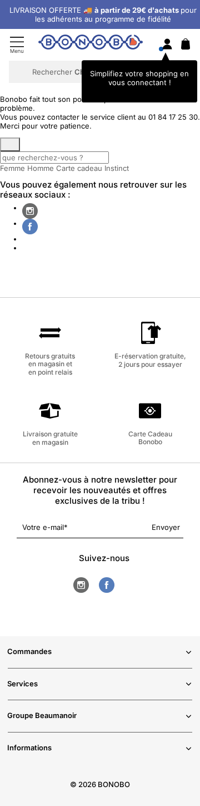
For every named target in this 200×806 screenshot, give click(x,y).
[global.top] (189, 667)
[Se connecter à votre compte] (167, 44)
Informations (29, 747)
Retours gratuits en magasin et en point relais (50, 364)
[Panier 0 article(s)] (185, 46)
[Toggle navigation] (17, 44)
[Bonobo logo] (90, 44)
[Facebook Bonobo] (30, 226)
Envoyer (166, 527)
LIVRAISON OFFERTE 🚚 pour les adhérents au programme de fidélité (103, 14)
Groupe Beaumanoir (42, 715)
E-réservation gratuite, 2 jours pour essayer (150, 360)
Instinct (116, 168)
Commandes (29, 651)
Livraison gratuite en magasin (50, 438)
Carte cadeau (79, 168)
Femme (12, 168)
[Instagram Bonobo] (30, 211)
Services (22, 683)
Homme (40, 168)
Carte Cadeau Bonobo (150, 438)
